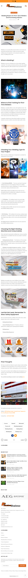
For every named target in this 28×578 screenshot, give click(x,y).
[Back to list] (14, 440)
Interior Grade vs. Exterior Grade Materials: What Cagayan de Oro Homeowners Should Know (15, 469)
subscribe (22, 565)
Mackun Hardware (13, 19)
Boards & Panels (4, 537)
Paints (2, 533)
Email (15, 1)
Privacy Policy (12, 570)
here (23, 376)
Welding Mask (19, 428)
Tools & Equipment (5, 541)
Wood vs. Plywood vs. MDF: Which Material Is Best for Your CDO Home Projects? (17, 475)
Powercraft (7, 426)
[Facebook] (12, 435)
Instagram (14, 1)
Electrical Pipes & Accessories (7, 550)
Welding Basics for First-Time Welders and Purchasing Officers (14, 16)
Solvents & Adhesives (5, 546)
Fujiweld (13, 423)
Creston (6, 423)
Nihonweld (21, 423)
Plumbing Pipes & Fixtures (6, 539)
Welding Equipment (18, 426)
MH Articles (14, 12)
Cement (2, 535)
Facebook (12, 1)
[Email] (15, 435)
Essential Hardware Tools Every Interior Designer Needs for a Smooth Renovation (17, 455)
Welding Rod (9, 431)
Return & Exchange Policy (21, 570)
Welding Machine (9, 428)
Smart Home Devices (5, 548)
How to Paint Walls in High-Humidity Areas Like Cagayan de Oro (17, 461)
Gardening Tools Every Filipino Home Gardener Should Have (15, 482)
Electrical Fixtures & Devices (7, 544)
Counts (13, 457)
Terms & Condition (5, 570)
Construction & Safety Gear (6, 553)
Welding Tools (18, 431)
